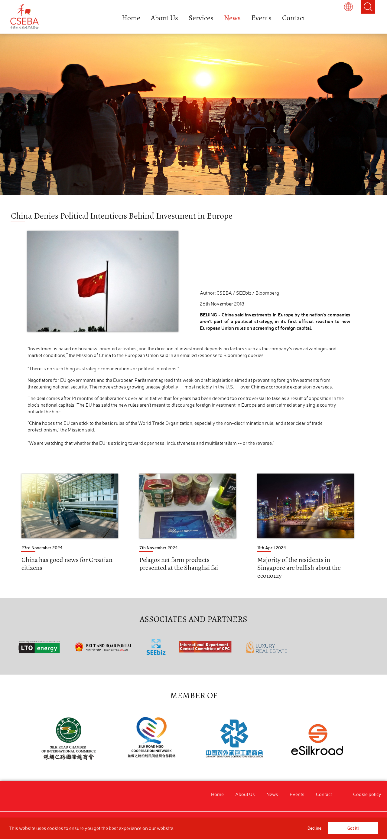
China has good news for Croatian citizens (66, 564)
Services (201, 18)
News (232, 18)
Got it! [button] (353, 828)
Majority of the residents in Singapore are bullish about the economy (299, 568)
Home (131, 18)
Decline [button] (314, 828)
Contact (293, 18)
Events (261, 18)
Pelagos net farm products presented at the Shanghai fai (178, 564)
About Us (164, 18)
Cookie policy (367, 794)
